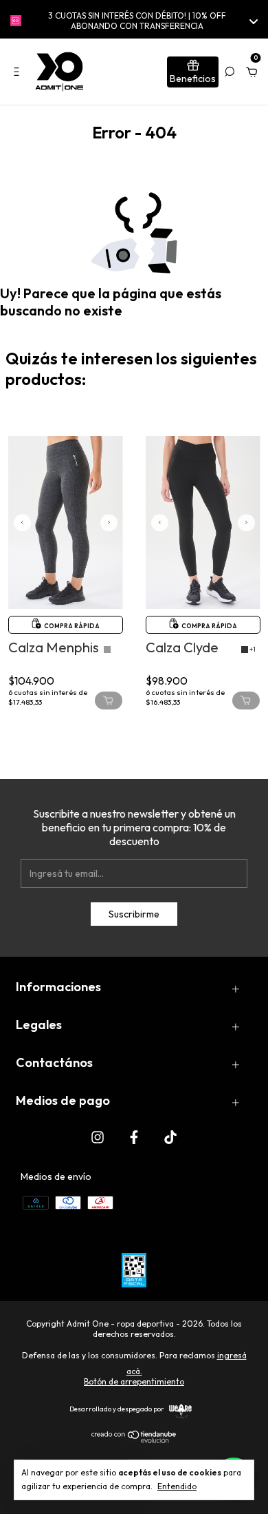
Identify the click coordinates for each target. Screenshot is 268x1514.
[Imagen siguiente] (109, 522)
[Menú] (18, 72)
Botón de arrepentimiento (134, 1381)
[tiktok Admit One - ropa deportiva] (170, 1136)
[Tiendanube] (134, 1439)
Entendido (177, 1486)
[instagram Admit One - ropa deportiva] (97, 1136)
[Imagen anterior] (22, 522)
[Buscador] (230, 72)
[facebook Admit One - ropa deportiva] (134, 1136)
